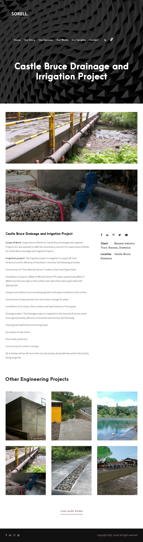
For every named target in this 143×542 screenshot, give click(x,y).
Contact (94, 40)
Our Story (29, 40)
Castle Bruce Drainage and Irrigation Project (25, 466)
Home (17, 40)
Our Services (46, 40)
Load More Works (71, 511)
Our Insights (79, 40)
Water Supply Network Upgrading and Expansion (117, 411)
